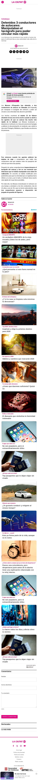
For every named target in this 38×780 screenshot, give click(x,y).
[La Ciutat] (19, 2)
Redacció (20, 45)
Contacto (19, 759)
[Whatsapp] (20, 51)
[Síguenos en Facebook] (13, 746)
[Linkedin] (17, 51)
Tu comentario (5, 693)
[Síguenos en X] (17, 746)
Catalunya (5, 19)
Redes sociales (19, 761)
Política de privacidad (19, 752)
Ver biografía (10, 204)
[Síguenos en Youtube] (24, 746)
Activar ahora (12, 101)
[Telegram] (24, 51)
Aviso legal (19, 750)
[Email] (27, 51)
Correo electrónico (6, 684)
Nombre (3, 676)
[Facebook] (10, 51)
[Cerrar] (36, 774)
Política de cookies (19, 754)
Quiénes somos (19, 757)
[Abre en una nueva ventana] (12, 769)
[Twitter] (14, 51)
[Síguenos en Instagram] (21, 746)
